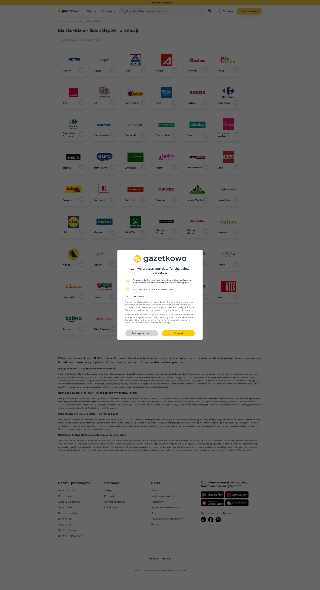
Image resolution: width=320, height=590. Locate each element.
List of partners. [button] (185, 310)
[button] (160, 296)
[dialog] (160, 295)
